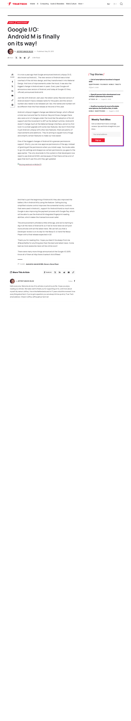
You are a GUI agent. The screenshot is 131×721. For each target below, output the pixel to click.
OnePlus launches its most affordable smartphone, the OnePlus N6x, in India (104, 107)
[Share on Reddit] (24, 58)
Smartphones (22, 22)
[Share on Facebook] (12, 81)
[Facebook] (74, 281)
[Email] (12, 95)
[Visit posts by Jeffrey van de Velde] (12, 281)
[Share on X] (16, 58)
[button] (108, 3)
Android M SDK (38, 264)
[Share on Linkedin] (20, 58)
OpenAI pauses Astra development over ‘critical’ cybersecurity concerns (104, 95)
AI (96, 99)
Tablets (118, 84)
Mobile (11, 22)
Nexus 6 (46, 264)
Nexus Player (54, 264)
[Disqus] (42, 329)
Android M (29, 264)
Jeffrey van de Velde (25, 51)
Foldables (104, 84)
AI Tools (92, 99)
